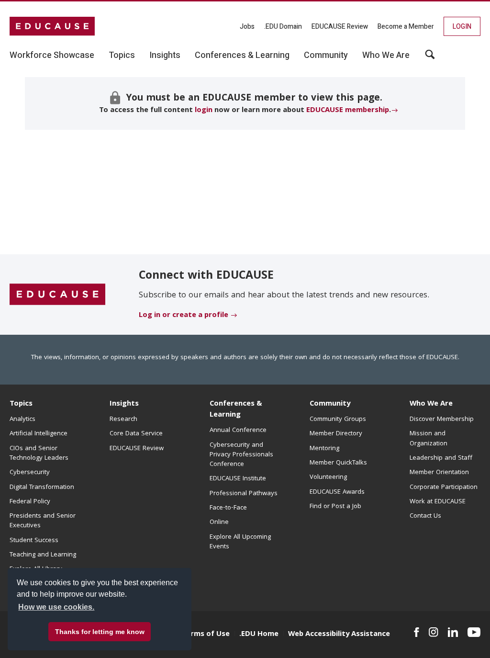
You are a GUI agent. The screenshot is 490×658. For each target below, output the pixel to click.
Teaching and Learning (43, 555)
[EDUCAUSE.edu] (52, 26)
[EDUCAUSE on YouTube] (474, 632)
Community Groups (338, 419)
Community (330, 404)
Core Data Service (136, 434)
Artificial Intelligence (38, 434)
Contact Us (425, 516)
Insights (124, 404)
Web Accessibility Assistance (339, 634)
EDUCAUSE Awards (337, 492)
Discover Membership (442, 419)
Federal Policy (30, 502)
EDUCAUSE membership (347, 110)
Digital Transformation (42, 487)
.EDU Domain (283, 27)
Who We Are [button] (386, 55)
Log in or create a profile (183, 315)
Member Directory (336, 434)
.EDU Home (258, 634)
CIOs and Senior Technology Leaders (39, 453)
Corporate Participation (444, 487)
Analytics (22, 419)
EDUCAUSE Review (340, 27)
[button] (430, 58)
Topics (21, 404)
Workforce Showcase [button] (52, 55)
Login (462, 27)
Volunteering (328, 477)
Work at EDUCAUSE (438, 502)
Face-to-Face (228, 508)
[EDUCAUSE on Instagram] (433, 632)
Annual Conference (238, 430)
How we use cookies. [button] (56, 607)
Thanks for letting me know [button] (100, 631)
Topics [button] (122, 55)
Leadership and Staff (441, 458)
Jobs (247, 27)
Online (219, 522)
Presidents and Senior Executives (43, 521)
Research (123, 419)
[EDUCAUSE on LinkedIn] (453, 632)
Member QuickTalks (338, 463)
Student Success (34, 540)
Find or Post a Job (335, 506)
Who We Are (431, 404)
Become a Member (406, 27)
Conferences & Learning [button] (242, 55)
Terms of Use (206, 634)
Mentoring (324, 448)
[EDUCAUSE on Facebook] (416, 632)
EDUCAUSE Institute (238, 479)
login (203, 110)
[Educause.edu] (57, 295)
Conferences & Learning (236, 409)
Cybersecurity (30, 472)
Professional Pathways (244, 493)
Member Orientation (439, 472)
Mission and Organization (428, 439)
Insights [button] (164, 55)
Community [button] (326, 55)
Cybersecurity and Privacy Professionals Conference (241, 455)
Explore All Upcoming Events (240, 542)
